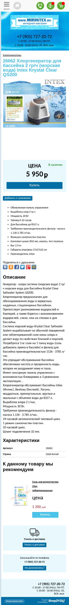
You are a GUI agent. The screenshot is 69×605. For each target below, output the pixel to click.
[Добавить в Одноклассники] (11, 267)
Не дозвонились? (34, 568)
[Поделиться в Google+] (28, 267)
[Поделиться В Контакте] (5, 267)
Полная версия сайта (14, 601)
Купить (34, 185)
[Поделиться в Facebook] (16, 267)
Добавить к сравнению (18, 198)
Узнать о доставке (34, 544)
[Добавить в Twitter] (22, 267)
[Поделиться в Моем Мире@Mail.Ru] (34, 267)
